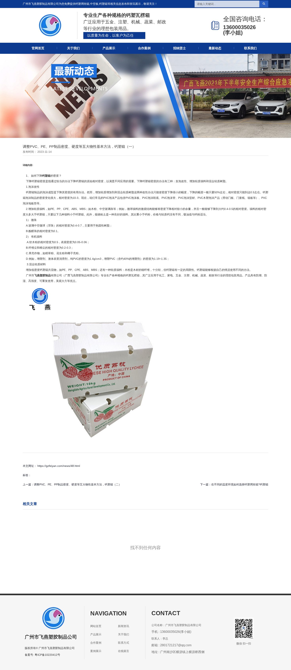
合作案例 (144, 48)
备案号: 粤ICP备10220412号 (42, 654)
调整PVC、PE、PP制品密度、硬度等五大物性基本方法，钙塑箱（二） (77, 484)
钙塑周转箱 (82, 3)
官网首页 (38, 48)
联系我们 (250, 48)
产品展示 (109, 48)
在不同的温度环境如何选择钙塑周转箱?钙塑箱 (239, 484)
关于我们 (73, 48)
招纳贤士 (179, 48)
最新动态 (215, 48)
